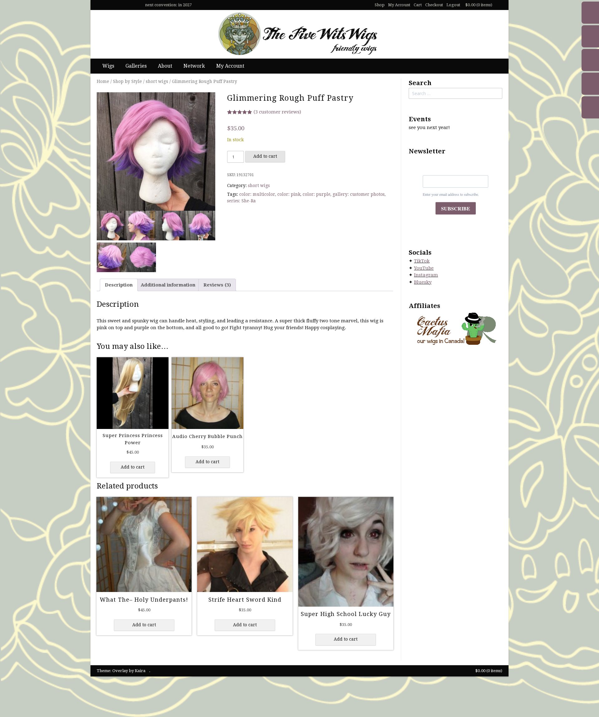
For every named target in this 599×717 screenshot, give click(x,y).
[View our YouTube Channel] (116, 5)
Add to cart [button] (132, 466)
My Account (399, 4)
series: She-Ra (241, 200)
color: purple (316, 194)
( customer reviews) (277, 112)
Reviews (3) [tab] (217, 285)
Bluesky (422, 282)
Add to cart (265, 156)
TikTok (422, 261)
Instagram (426, 275)
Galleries (136, 66)
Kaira (140, 670)
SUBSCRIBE (455, 208)
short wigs (157, 81)
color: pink (288, 194)
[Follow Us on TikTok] (107, 5)
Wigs (108, 66)
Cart (418, 4)
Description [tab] (119, 285)
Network (194, 66)
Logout (453, 4)
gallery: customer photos (359, 194)
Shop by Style (127, 81)
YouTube (424, 268)
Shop (380, 4)
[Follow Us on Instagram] (125, 5)
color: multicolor (257, 194)
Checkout (434, 4)
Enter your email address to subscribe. (451, 194)
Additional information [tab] (168, 285)
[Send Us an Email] (99, 5)
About (165, 66)
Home (103, 81)
